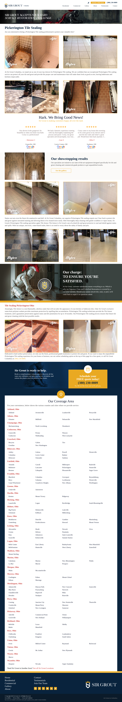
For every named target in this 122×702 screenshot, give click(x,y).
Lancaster (38, 467)
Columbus (12, 455)
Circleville (12, 618)
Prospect (65, 564)
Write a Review (88, 3)
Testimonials (104, 6)
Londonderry (66, 634)
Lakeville (65, 510)
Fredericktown (40, 522)
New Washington (41, 445)
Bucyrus (11, 442)
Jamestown (39, 490)
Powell (64, 452)
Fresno (37, 433)
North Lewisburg (41, 426)
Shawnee (65, 605)
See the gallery (61, 171)
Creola (11, 650)
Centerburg (12, 522)
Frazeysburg (39, 590)
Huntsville (38, 547)
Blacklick (12, 477)
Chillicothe (12, 634)
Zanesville (92, 587)
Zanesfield (92, 547)
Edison (11, 580)
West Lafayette (67, 436)
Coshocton (12, 436)
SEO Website (107, 698)
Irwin (10, 644)
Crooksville (12, 605)
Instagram (35, 688)
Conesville (12, 433)
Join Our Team (40, 683)
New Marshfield (94, 419)
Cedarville (12, 490)
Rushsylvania (66, 544)
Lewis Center (39, 455)
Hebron (37, 532)
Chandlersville (13, 593)
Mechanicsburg (14, 426)
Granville (12, 538)
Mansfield (38, 627)
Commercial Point (41, 615)
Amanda (11, 465)
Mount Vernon (94, 522)
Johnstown (39, 535)
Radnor (64, 455)
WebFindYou (114, 698)
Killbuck (38, 513)
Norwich (65, 590)
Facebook (39, 688)
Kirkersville (39, 538)
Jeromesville (39, 413)
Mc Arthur (39, 650)
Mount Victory (40, 496)
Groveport (65, 477)
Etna (10, 535)
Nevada (38, 664)
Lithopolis (38, 470)
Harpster (11, 664)
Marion (37, 561)
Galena (37, 452)
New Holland (39, 618)
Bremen (11, 470)
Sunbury (65, 458)
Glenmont (12, 513)
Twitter (43, 688)
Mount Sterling (14, 554)
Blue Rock (12, 590)
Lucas (37, 624)
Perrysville (92, 413)
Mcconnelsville (40, 570)
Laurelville (12, 503)
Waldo (91, 561)
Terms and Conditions (27, 698)
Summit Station (67, 538)
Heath (37, 529)
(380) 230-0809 (112, 2)
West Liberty (66, 547)
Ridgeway (65, 496)
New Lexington (40, 608)
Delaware (12, 458)
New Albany (66, 483)
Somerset (65, 608)
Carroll (37, 465)
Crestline (12, 445)
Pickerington (66, 467)
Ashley (11, 452)
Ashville (11, 615)
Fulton (37, 577)
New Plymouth (67, 650)
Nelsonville (66, 419)
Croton (11, 532)
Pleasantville (66, 470)
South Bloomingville (96, 503)
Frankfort (38, 634)
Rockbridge (66, 503)
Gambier (65, 519)
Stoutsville (92, 467)
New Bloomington (68, 561)
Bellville (11, 624)
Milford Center (40, 644)
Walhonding (39, 436)
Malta (10, 570)
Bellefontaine (13, 547)
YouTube (47, 688)
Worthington (93, 483)
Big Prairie (12, 510)
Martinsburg (93, 519)
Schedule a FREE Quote (98, 2)
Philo (64, 593)
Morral (37, 564)
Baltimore (12, 467)
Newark (65, 529)
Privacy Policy (16, 698)
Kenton (11, 496)
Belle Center (13, 544)
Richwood (92, 644)
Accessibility (8, 698)
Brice (10, 480)
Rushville (92, 465)
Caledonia (12, 561)
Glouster (11, 419)
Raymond (65, 644)
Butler (11, 627)
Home (7, 677)
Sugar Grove (93, 470)
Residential (66, 6)
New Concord (67, 587)
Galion (37, 442)
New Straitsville (67, 602)
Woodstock (66, 426)
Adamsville (12, 587)
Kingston (38, 637)
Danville (38, 519)
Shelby (64, 624)
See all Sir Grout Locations (43, 668)
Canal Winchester (14, 483)
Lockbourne (66, 480)
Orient (64, 615)
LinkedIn (51, 688)
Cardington (12, 577)
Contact (115, 6)
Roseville (65, 595)
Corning (11, 602)
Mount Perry (39, 605)
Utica (91, 529)
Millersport (66, 465)
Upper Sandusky (67, 664)
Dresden (11, 595)
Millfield (38, 419)
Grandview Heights (41, 483)
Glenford (12, 608)
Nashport (38, 595)
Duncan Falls (39, 587)
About (95, 6)
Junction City (39, 602)
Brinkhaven (12, 519)
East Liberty (39, 544)
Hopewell (38, 593)
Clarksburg (12, 637)
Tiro (63, 442)
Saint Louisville (67, 535)
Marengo (38, 580)
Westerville (93, 452)
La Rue (11, 564)
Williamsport (66, 618)
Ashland (11, 413)
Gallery (87, 6)
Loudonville (66, 413)
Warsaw (65, 433)
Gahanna (38, 480)
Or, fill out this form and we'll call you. (88, 386)
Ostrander (38, 458)
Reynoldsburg (93, 477)
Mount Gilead (67, 577)
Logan (37, 503)
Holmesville (39, 510)
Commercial (76, 6)
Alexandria (12, 529)
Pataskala (65, 532)
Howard (65, 522)
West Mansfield (94, 544)
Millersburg (66, 513)
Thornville (92, 602)
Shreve (11, 657)
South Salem (66, 637)
